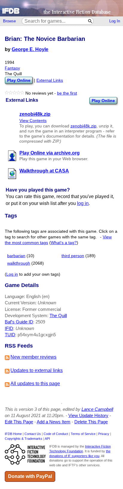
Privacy (103, 434)
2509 (40, 321)
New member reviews (33, 357)
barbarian (16, 256)
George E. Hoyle (30, 49)
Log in (12, 274)
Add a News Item (53, 421)
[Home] (61, 8)
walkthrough (18, 263)
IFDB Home (13, 434)
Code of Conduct (56, 434)
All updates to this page (35, 383)
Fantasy (12, 68)
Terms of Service (83, 434)
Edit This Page (19, 421)
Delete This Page (91, 421)
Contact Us (32, 434)
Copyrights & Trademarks (23, 438)
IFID (9, 328)
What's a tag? (64, 242)
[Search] (90, 21)
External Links (49, 80)
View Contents (33, 120)
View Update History (88, 415)
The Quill (58, 315)
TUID (10, 334)
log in (83, 203)
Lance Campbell (97, 409)
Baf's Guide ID (19, 321)
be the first (67, 93)
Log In (114, 21)
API (47, 438)
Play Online (103, 100)
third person (72, 256)
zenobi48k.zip (83, 126)
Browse (9, 21)
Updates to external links (36, 370)
